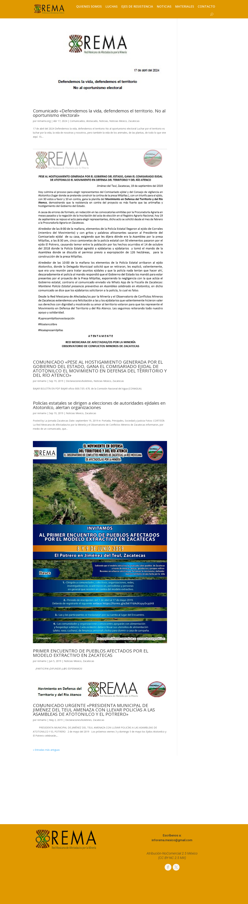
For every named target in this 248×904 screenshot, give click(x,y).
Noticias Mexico (118, 121)
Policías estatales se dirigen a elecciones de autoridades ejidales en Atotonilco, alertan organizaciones (99, 405)
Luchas (111, 6)
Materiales (184, 6)
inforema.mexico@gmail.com (172, 840)
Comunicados (77, 121)
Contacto (206, 6)
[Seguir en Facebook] (168, 867)
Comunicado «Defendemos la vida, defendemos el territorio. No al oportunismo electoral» (99, 113)
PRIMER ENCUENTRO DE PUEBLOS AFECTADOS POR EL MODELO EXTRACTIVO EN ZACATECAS (90, 653)
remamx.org (44, 121)
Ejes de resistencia (137, 6)
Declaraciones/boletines (79, 381)
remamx (41, 381)
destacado (92, 121)
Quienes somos (89, 6)
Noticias (164, 6)
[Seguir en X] (176, 867)
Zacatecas (134, 121)
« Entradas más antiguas (46, 749)
